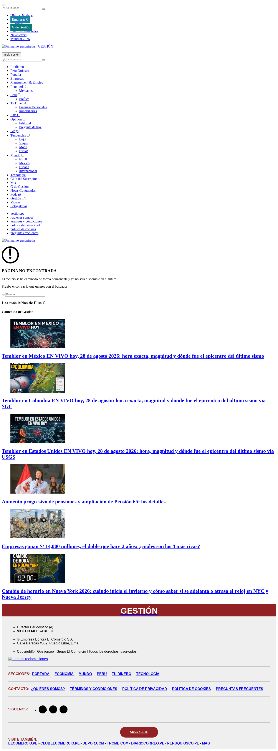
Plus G (15, 115)
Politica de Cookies (191, 689)
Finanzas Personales (24, 31)
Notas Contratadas (23, 190)
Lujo (22, 139)
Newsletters (18, 35)
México (24, 163)
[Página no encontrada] (18, 240)
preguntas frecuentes (24, 233)
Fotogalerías (18, 206)
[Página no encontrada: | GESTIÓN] (27, 46)
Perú (13, 95)
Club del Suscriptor (23, 179)
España (24, 167)
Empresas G (20, 19)
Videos (15, 202)
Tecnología (18, 175)
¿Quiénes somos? (48, 689)
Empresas (17, 23)
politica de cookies (23, 229)
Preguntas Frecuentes (239, 689)
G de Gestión (21, 27)
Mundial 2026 (20, 39)
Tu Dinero (17, 103)
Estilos (23, 151)
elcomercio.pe (23, 743)
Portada (15, 74)
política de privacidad (25, 225)
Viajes (23, 143)
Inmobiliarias (28, 111)
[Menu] (3, 4)
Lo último (17, 67)
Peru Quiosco (19, 70)
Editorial (25, 123)
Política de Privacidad (144, 689)
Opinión (16, 119)
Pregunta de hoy (30, 127)
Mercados (26, 90)
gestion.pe (17, 213)
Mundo (15, 155)
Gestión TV (18, 198)
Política (24, 99)
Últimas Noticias (21, 15)
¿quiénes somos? (21, 217)
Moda (23, 147)
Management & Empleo (26, 82)
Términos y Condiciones (93, 689)
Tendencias (18, 135)
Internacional (28, 171)
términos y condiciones (26, 221)
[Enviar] (43, 9)
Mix (13, 182)
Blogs (14, 131)
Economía (17, 87)
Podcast (15, 194)
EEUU (24, 159)
